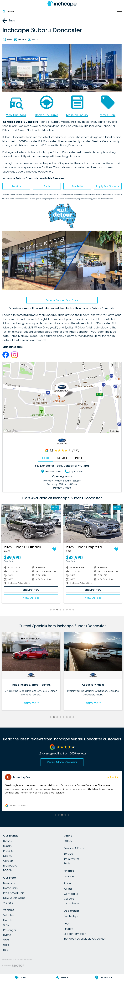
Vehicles (8, 915)
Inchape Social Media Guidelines (84, 938)
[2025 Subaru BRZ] (32, 523)
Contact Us (71, 893)
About (68, 888)
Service (16, 186)
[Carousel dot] (51, 609)
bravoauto (10, 865)
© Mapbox (115, 431)
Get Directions (53, 471)
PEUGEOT (9, 850)
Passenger (9, 930)
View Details (32, 597)
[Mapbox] (11, 430)
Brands (7, 841)
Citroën (8, 860)
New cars (9, 883)
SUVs (6, 925)
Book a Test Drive (46, 115)
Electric (8, 920)
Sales (45, 457)
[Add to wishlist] (55, 549)
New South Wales (14, 897)
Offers (68, 841)
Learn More (31, 703)
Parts (46, 186)
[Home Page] (62, 3)
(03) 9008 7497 (76, 471)
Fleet (6, 949)
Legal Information (75, 933)
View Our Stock (16, 115)
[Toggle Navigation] (119, 11)
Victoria (8, 902)
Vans (6, 939)
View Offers (107, 115)
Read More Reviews (62, 762)
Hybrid (7, 934)
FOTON (7, 870)
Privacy (68, 928)
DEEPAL (7, 855)
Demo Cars (10, 888)
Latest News (71, 903)
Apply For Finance (107, 186)
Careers (69, 898)
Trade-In (77, 186)
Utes (6, 944)
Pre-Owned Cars (13, 893)
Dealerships (71, 916)
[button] (62, 791)
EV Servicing (71, 858)
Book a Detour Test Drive (62, 300)
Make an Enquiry (77, 115)
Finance (69, 876)
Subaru (7, 845)
